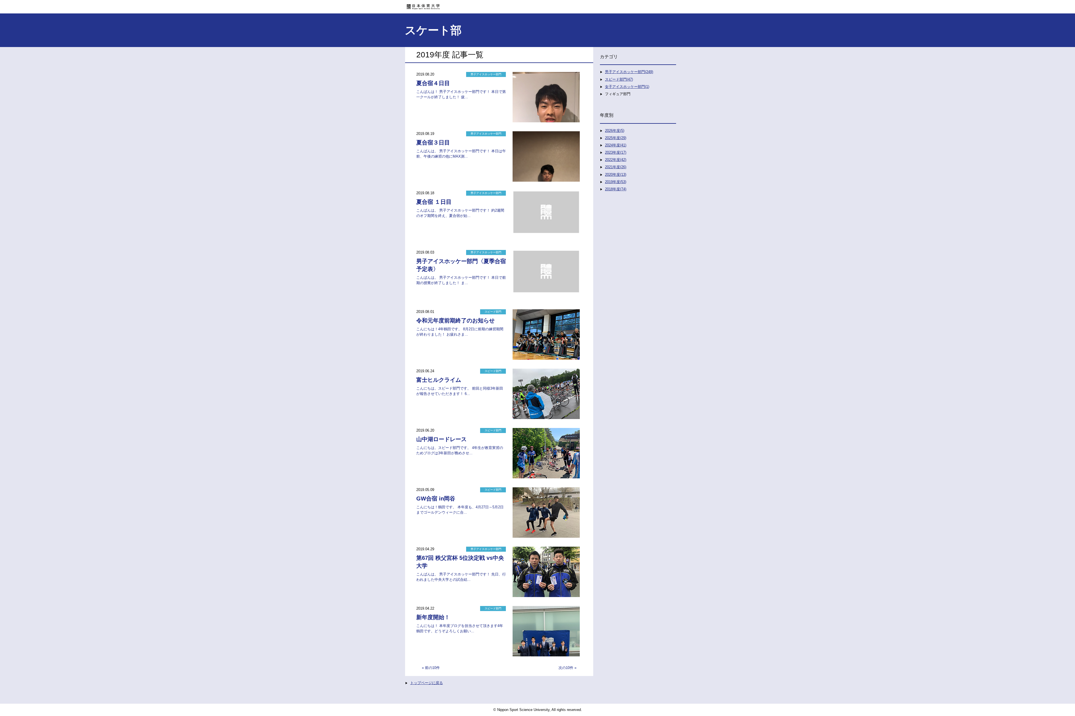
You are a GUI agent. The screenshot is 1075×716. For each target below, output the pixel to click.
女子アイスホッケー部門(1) (627, 87)
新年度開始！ (433, 617)
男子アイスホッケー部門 (486, 74)
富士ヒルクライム (438, 380)
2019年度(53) (615, 182)
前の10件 (432, 668)
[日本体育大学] (537, 4)
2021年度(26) (615, 167)
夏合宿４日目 (433, 83)
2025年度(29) (615, 138)
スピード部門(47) (619, 79)
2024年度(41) (615, 145)
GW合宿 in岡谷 (435, 498)
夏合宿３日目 (433, 142)
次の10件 (565, 668)
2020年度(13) (615, 174)
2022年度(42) (615, 160)
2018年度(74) (615, 189)
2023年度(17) (615, 152)
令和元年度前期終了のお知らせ (455, 320)
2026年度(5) (614, 130)
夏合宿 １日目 (434, 202)
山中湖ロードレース (441, 439)
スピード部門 (493, 311)
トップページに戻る (426, 683)
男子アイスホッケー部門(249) (629, 72)
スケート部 (433, 30)
